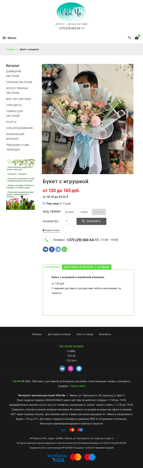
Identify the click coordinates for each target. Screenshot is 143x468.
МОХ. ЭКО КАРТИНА (18, 99)
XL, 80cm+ (99, 212)
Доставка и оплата (79, 267)
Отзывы (104, 267)
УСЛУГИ (11, 122)
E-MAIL (71, 351)
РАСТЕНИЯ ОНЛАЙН (71, 346)
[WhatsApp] (64, 249)
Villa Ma (16, 381)
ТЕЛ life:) (71, 360)
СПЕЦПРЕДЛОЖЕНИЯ (19, 128)
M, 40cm (70, 212)
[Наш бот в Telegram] (79, 368)
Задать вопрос (52, 230)
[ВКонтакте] (45, 249)
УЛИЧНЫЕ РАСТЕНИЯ (19, 82)
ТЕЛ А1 (71, 355)
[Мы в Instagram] (71, 368)
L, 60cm (84, 212)
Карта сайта (78, 386)
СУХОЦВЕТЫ (14, 105)
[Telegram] (58, 249)
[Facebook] (52, 249)
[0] (137, 38)
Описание (52, 267)
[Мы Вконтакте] (62, 368)
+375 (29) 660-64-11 (71, 28)
